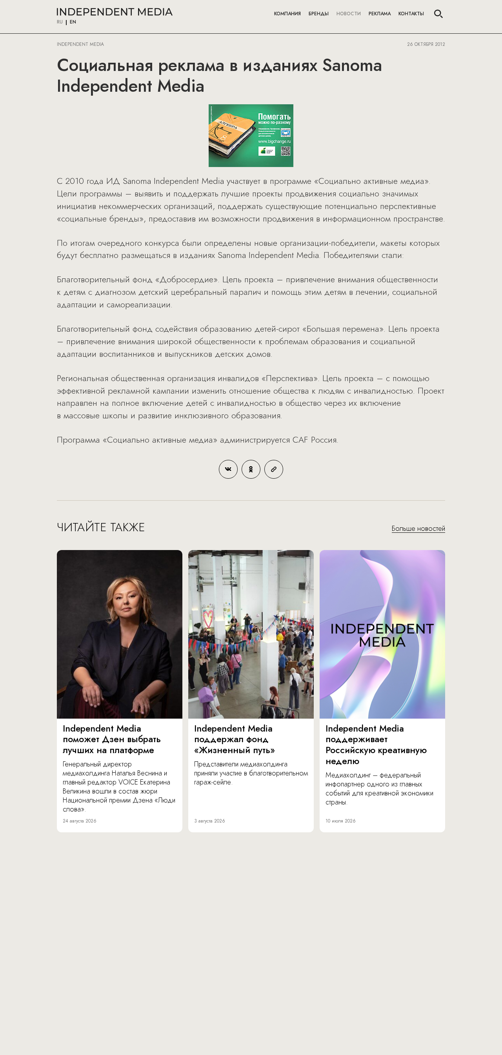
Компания (287, 13)
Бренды (319, 13)
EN (73, 22)
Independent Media (115, 12)
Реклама (380, 13)
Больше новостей (418, 529)
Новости (348, 13)
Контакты (411, 13)
